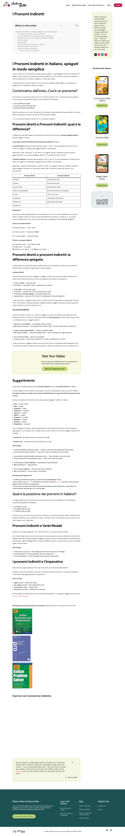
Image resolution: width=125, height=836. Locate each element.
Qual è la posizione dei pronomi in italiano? (31, 44)
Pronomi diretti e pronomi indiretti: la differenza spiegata (35, 38)
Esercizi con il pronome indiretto (29, 50)
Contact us (102, 806)
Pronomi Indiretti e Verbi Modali (27, 46)
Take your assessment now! (55, 369)
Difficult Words (84, 809)
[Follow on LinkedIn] (102, 54)
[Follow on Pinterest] (105, 54)
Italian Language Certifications (85, 813)
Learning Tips (84, 818)
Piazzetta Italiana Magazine (66, 814)
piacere (29, 482)
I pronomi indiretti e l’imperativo (27, 48)
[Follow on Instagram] (99, 54)
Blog (108, 5)
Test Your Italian (22, 40)
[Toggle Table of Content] (76, 25)
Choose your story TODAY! (24, 816)
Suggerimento (22, 42)
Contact (118, 5)
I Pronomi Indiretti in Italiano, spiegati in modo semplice (36, 32)
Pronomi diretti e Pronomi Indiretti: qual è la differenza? (35, 36)
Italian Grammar (85, 806)
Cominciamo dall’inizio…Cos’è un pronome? (31, 34)
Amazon (19, 771)
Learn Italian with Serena (96, 5)
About (68, 5)
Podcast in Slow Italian (79, 5)
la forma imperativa (20, 596)
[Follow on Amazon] (95, 54)
